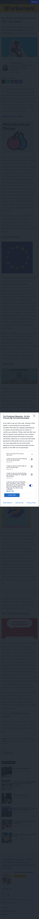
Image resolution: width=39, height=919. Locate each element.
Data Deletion (7, 503)
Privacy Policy (31, 503)
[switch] (31, 459)
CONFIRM (12, 495)
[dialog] (19, 459)
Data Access (19, 503)
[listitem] (19, 454)
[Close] (35, 417)
